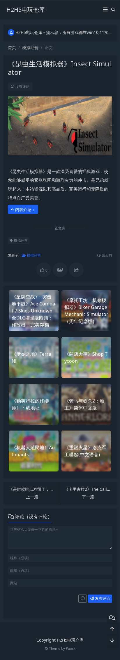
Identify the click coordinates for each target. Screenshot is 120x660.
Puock (70, 648)
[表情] (82, 599)
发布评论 (102, 598)
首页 (12, 47)
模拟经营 (30, 47)
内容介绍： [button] (25, 209)
